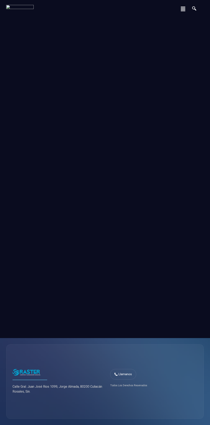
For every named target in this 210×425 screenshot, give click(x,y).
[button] (183, 9)
